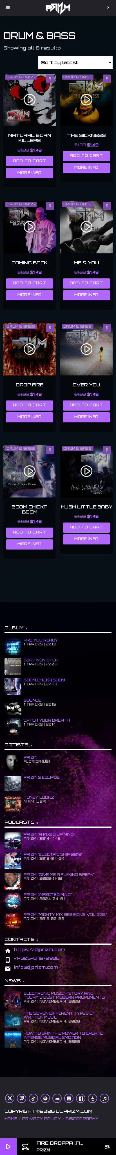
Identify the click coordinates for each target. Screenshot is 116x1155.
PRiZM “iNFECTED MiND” (48, 894)
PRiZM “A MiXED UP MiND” (49, 834)
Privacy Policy (41, 1118)
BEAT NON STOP (41, 660)
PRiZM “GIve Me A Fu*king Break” (59, 874)
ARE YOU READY (41, 640)
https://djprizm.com (39, 949)
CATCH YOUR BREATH (47, 720)
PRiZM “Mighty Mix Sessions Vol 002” (65, 914)
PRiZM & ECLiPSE (41, 777)
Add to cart (29, 161)
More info (29, 172)
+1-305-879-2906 (37, 958)
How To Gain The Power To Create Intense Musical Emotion (63, 1035)
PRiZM (30, 757)
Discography (82, 1118)
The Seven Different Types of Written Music (59, 1015)
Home (11, 1118)
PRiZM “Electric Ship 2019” (53, 854)
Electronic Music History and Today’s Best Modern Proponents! (64, 995)
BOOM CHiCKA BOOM (44, 680)
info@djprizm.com (36, 967)
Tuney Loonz (39, 797)
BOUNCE (32, 700)
